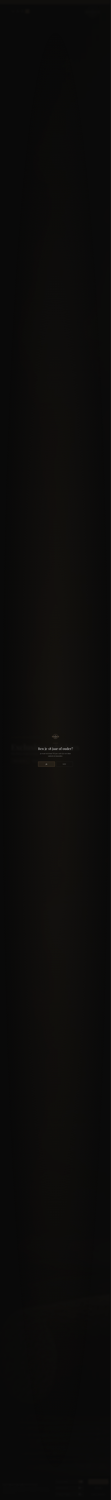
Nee (64, 764)
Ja (46, 764)
